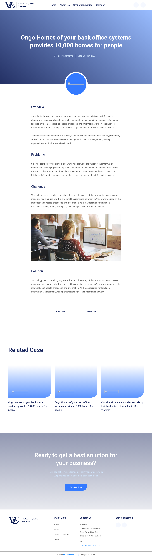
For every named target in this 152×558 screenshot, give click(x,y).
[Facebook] (136, 5)
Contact (100, 5)
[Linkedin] (143, 5)
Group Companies (83, 5)
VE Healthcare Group (71, 555)
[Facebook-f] (118, 525)
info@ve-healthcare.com (90, 545)
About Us (65, 5)
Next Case (91, 312)
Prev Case (60, 312)
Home (53, 5)
